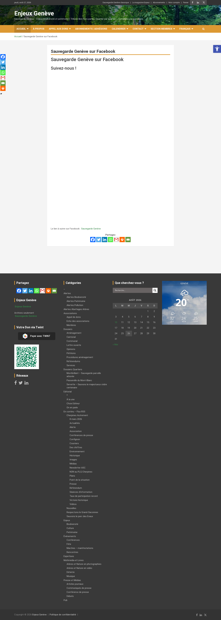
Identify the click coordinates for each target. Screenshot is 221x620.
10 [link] (116, 322)
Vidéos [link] (73, 504)
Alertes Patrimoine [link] (76, 301)
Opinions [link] (71, 349)
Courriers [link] (74, 443)
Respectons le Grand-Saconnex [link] (82, 512)
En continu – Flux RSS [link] (74, 411)
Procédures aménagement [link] (80, 357)
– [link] (64, 289)
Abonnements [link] (159, 2)
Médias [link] (73, 463)
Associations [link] (70, 313)
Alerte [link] (73, 427)
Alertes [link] (67, 293)
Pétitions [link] (71, 353)
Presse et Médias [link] (72, 580)
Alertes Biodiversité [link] (76, 297)
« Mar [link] (115, 344)
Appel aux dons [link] (58, 28)
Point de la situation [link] (80, 480)
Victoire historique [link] (79, 500)
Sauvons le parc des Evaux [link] (80, 516)
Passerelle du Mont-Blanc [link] (79, 380)
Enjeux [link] (67, 520)
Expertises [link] (69, 556)
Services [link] (71, 365)
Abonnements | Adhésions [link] (91, 28)
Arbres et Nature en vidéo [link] (79, 568)
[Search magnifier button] (155, 290)
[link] (217, 49)
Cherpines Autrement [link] (77, 415)
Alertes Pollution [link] (75, 305)
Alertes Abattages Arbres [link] (76, 309)
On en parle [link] (72, 407)
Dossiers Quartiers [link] (73, 369)
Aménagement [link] (74, 333)
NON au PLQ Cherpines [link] (81, 471)
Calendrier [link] (119, 28)
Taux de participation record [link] (84, 496)
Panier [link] (185, 2)
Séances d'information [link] (81, 492)
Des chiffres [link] (76, 447)
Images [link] (73, 459)
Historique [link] (75, 455)
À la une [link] (71, 399)
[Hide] (1, 94)
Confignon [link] (75, 439)
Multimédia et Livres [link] (74, 560)
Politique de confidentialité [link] (63, 614)
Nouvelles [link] (71, 508)
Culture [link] (70, 528)
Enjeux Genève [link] (34, 13)
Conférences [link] (73, 540)
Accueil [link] (21, 28)
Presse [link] (73, 484)
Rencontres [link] (72, 552)
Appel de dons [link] (74, 317)
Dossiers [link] (68, 329)
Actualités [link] (75, 423)
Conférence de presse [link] (78, 592)
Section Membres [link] (161, 28)
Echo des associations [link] (78, 321)
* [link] (67, 395)
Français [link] (184, 28)
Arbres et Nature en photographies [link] (84, 564)
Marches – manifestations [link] (80, 548)
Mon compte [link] (174, 2)
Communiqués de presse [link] (79, 588)
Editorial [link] (68, 391)
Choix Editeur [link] (73, 403)
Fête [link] (69, 544)
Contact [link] (138, 28)
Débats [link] (70, 596)
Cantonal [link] (71, 337)
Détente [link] (71, 572)
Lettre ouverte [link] (74, 345)
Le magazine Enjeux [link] (140, 2)
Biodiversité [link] (72, 524)
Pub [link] (65, 600)
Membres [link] (71, 325)
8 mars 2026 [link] (76, 419)
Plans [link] (72, 475)
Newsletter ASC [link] (78, 467)
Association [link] (76, 431)
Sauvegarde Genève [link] (91, 228)
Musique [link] (71, 576)
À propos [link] (38, 28)
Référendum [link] (76, 488)
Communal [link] (72, 341)
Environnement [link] (77, 451)
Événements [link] (70, 536)
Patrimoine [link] (72, 532)
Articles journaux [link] (75, 584)
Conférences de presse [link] (81, 435)
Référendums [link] (73, 361)
